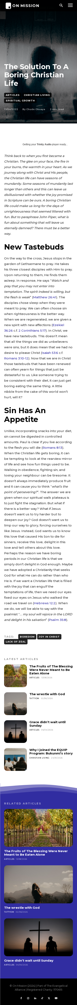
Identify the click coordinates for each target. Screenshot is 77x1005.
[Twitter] (49, 998)
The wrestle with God (47, 694)
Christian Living (37, 95)
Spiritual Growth (20, 100)
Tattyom (34, 698)
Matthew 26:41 (44, 297)
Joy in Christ (49, 636)
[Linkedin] (35, 998)
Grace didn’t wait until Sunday (47, 723)
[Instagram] (28, 998)
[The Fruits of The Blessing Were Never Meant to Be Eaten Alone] (15, 676)
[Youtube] (56, 998)
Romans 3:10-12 (16, 358)
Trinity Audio (44, 144)
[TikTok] (42, 998)
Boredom (27, 636)
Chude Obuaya (35, 109)
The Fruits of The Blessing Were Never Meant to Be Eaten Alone (51, 669)
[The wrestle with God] (15, 703)
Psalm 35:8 (57, 620)
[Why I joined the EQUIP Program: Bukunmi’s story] (15, 759)
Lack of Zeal (16, 641)
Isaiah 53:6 (50, 353)
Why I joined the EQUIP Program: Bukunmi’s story (51, 751)
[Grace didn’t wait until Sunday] (15, 731)
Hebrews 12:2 (44, 603)
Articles (13, 95)
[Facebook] (21, 998)
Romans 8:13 (52, 448)
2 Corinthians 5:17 (32, 330)
